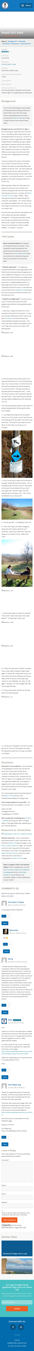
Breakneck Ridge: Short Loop (15, 1254)
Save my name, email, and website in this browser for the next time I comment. (16, 1214)
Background (12, 41)
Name (4, 1185)
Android (24, 253)
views (14, 64)
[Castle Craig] (17, 1266)
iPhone (16, 253)
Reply (5, 923)
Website (4, 1202)
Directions (6, 44)
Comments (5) (25, 44)
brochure (9, 318)
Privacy (17, 1335)
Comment (5, 1160)
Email (4, 1194)
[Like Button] (4, 916)
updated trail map (20, 290)
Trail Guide (21, 41)
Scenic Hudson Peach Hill (10, 846)
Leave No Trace (17, 118)
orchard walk (6, 64)
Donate (5, 875)
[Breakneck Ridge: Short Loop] (17, 1248)
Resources (15, 44)
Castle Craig (8, 1271)
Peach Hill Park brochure (10, 853)
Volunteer (23, 872)
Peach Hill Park (9, 796)
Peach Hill (12, 843)
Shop (12, 875)
